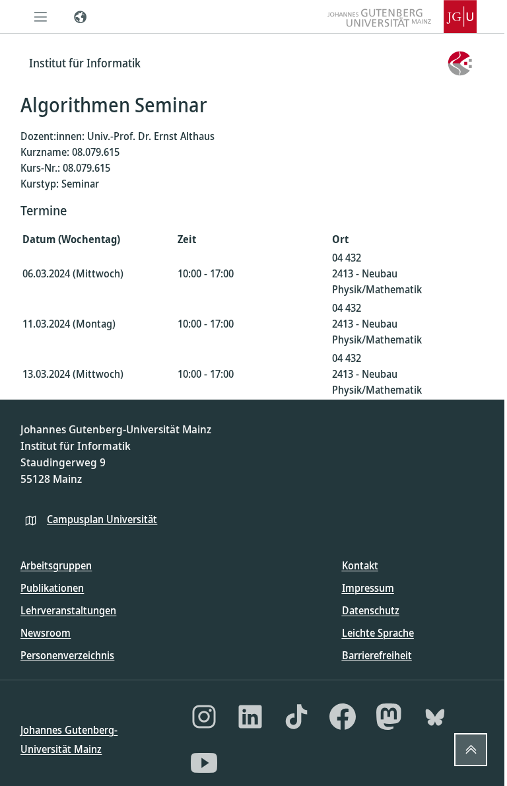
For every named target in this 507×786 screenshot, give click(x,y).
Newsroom (45, 632)
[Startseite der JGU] (402, 16)
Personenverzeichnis (67, 655)
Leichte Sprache (378, 632)
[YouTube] (204, 763)
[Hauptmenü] (40, 16)
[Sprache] (80, 16)
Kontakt (360, 565)
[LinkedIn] (250, 716)
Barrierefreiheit (377, 655)
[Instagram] (204, 716)
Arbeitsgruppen (56, 565)
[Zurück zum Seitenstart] (470, 749)
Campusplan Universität (102, 519)
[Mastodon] (389, 716)
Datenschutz (370, 610)
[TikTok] (296, 716)
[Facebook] (342, 716)
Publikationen (52, 588)
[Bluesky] (435, 716)
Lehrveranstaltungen (68, 610)
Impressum (368, 588)
